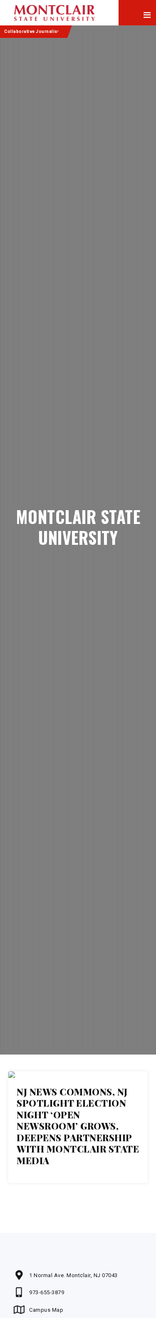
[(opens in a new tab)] (78, 1074)
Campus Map (46, 1310)
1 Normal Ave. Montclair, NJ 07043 (73, 1275)
